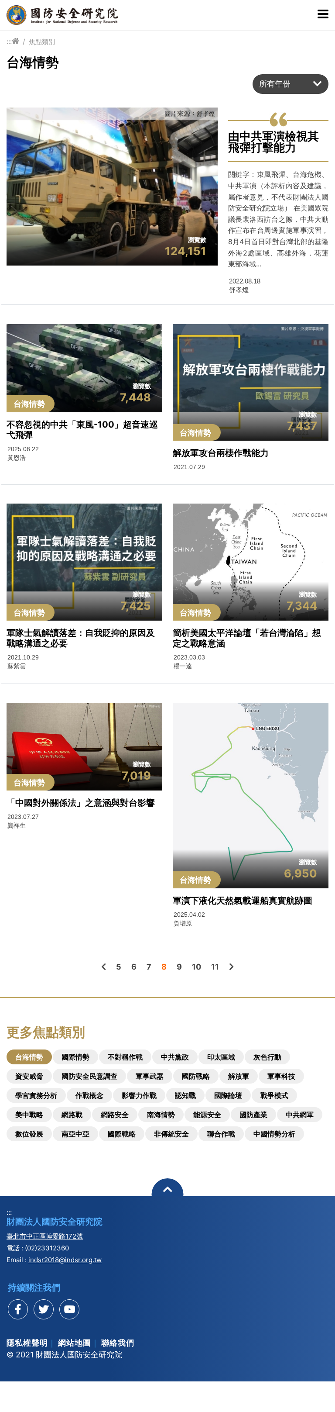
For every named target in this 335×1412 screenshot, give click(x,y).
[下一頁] (231, 966)
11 (215, 966)
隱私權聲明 (27, 1342)
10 (196, 966)
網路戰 (72, 1114)
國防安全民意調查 (89, 1076)
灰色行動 (267, 1057)
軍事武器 (150, 1076)
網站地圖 (74, 1342)
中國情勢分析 (274, 1133)
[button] (290, 84)
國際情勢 (75, 1057)
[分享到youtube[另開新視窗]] (69, 1309)
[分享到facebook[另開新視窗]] (18, 1309)
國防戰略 (196, 1076)
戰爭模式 (274, 1095)
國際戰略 (122, 1133)
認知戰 (185, 1095)
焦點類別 (42, 42)
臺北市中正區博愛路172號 (45, 1236)
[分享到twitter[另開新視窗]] (44, 1309)
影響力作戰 (139, 1095)
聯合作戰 (221, 1133)
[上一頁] (103, 966)
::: (9, 41)
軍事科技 (281, 1076)
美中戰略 (29, 1114)
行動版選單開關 (323, 15)
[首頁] (15, 41)
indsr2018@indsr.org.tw (65, 1260)
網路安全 (115, 1114)
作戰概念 (89, 1095)
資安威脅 (29, 1076)
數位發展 (29, 1133)
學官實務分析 (36, 1095)
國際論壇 (228, 1095)
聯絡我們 (117, 1342)
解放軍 (238, 1076)
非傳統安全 (171, 1133)
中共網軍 (300, 1114)
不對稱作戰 (125, 1057)
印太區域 (221, 1057)
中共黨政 (175, 1057)
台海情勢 (29, 1057)
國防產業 (253, 1114)
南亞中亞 (75, 1133)
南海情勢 (161, 1114)
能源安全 (207, 1114)
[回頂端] (168, 1194)
